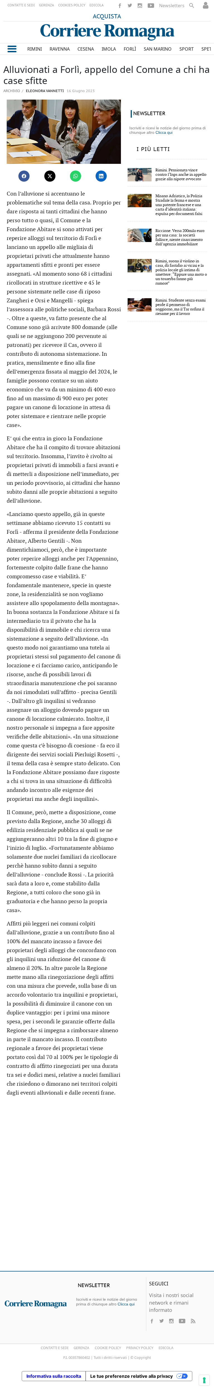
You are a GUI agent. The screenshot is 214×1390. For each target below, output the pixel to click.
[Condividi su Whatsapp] (75, 176)
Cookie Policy (108, 1347)
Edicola (166, 1347)
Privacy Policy (139, 1347)
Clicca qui (163, 132)
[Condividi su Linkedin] (101, 176)
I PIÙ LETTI (153, 149)
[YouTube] (151, 5)
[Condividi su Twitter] (50, 176)
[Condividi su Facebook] (24, 176)
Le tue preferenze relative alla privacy (131, 1376)
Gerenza (81, 1347)
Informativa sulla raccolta (53, 1376)
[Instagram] (140, 5)
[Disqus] (107, 1186)
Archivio (11, 90)
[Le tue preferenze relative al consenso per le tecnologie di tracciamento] (204, 1380)
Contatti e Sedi (54, 1347)
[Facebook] (120, 5)
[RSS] (193, 1321)
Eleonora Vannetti (44, 91)
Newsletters (171, 6)
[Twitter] (130, 5)
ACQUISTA (107, 16)
